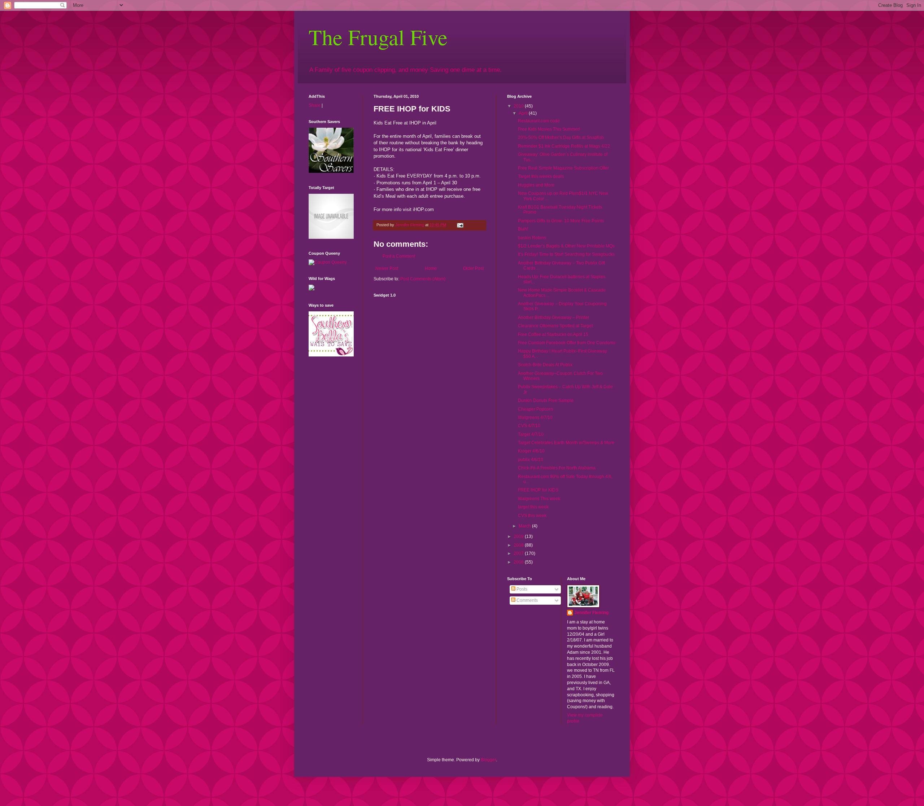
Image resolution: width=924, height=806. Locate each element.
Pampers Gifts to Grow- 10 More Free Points (561, 220)
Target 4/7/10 (531, 434)
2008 (519, 545)
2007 (519, 553)
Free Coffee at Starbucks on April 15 (553, 334)
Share (315, 105)
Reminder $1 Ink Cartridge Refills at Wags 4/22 (564, 146)
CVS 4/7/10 (529, 425)
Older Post (473, 268)
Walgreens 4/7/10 (535, 417)
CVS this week (532, 515)
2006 (519, 562)
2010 (519, 106)
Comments (526, 600)
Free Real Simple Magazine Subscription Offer (563, 168)
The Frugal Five (378, 36)
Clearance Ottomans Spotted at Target (555, 325)
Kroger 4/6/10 (531, 451)
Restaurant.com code (539, 120)
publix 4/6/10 (530, 459)
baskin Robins (532, 237)
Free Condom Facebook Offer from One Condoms (566, 342)
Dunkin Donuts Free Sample (546, 400)
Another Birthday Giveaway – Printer (553, 317)
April (524, 113)
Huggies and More (536, 185)
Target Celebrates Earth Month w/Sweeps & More (566, 442)
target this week (533, 506)
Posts (521, 589)
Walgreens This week (539, 498)
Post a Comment (399, 256)
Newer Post (386, 268)
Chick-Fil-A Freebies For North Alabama (557, 467)
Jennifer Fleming (591, 612)
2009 (519, 536)
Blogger (488, 759)
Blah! (523, 229)
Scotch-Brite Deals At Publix (545, 364)
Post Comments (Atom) (422, 278)
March (525, 526)
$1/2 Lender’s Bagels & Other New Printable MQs (566, 246)
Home (431, 268)
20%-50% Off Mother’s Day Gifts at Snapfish (561, 137)
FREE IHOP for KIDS (538, 489)
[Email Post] (460, 225)
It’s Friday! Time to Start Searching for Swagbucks (566, 254)
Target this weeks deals (541, 176)
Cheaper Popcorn (535, 409)
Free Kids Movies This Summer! (549, 129)
